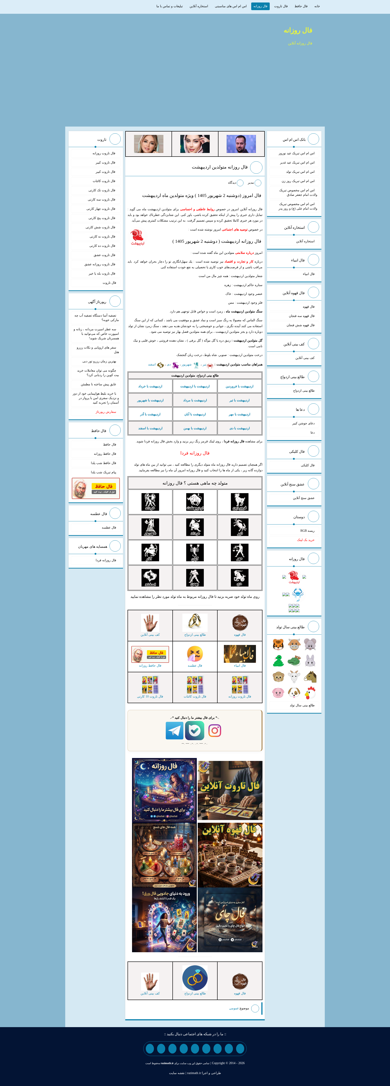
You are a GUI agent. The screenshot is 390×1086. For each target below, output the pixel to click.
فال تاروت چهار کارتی (101, 208)
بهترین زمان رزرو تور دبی (99, 361)
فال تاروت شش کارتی (101, 227)
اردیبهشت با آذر (150, 414)
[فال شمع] (164, 855)
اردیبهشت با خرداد (150, 386)
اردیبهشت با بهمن (195, 428)
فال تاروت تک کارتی (102, 190)
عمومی (234, 1008)
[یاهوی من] (240, 1048)
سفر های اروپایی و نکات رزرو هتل (98, 350)
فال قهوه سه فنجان (302, 316)
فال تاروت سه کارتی (102, 199)
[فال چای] (230, 919)
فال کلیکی (308, 465)
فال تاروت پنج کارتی (102, 218)
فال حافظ (301, 6)
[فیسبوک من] (218, 1048)
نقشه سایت (177, 1073)
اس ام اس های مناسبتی (231, 6)
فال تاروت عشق (105, 255)
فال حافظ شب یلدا (103, 463)
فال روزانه (260, 6)
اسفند (152, 364)
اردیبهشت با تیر (240, 400)
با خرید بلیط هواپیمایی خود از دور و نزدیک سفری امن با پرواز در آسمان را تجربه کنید (96, 398)
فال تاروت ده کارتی (102, 245)
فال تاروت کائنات (104, 181)
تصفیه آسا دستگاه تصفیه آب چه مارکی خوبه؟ (96, 318)
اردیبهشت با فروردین (239, 386)
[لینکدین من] (150, 1048)
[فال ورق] (164, 919)
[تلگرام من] (229, 1048)
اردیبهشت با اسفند (150, 428)
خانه (317, 6)
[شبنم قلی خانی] (148, 143)
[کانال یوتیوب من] (161, 1048)
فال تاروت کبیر (106, 162)
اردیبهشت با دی (240, 428)
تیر (204, 364)
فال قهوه (309, 306)
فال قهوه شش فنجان (301, 325)
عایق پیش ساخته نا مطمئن (98, 384)
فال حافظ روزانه (105, 453)
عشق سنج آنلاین (304, 498)
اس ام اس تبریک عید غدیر (297, 162)
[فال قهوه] (230, 855)
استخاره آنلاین (199, 6)
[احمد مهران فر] (241, 143)
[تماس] (195, 1048)
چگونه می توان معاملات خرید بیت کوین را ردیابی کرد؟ (98, 373)
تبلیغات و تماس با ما (169, 6)
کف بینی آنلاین (305, 358)
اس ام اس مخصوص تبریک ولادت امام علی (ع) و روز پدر (298, 206)
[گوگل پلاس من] (172, 1048)
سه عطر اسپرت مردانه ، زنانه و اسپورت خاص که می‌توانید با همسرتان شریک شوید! (96, 334)
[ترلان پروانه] (195, 143)
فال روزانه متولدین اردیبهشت (220, 166)
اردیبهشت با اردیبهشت (195, 386)
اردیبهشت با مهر (239, 414)
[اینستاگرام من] (206, 1048)
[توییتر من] (184, 1048)
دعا (313, 432)
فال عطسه (109, 527)
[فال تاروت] (230, 790)
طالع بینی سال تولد (302, 705)
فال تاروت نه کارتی (103, 236)
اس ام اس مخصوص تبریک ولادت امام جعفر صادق (298, 192)
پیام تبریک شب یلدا (103, 472)
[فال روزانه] (164, 790)
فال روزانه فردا (106, 560)
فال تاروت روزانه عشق (100, 264)
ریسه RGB (307, 530)
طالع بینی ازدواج (304, 390)
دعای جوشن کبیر (303, 423)
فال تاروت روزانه (104, 153)
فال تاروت (281, 6)
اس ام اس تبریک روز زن (298, 181)
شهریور (187, 364)
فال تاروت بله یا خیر (102, 273)
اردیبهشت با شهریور (150, 400)
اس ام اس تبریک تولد (300, 171)
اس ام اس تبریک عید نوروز (297, 153)
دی (169, 364)
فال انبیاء (309, 274)
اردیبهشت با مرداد (195, 400)
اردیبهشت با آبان (195, 414)
